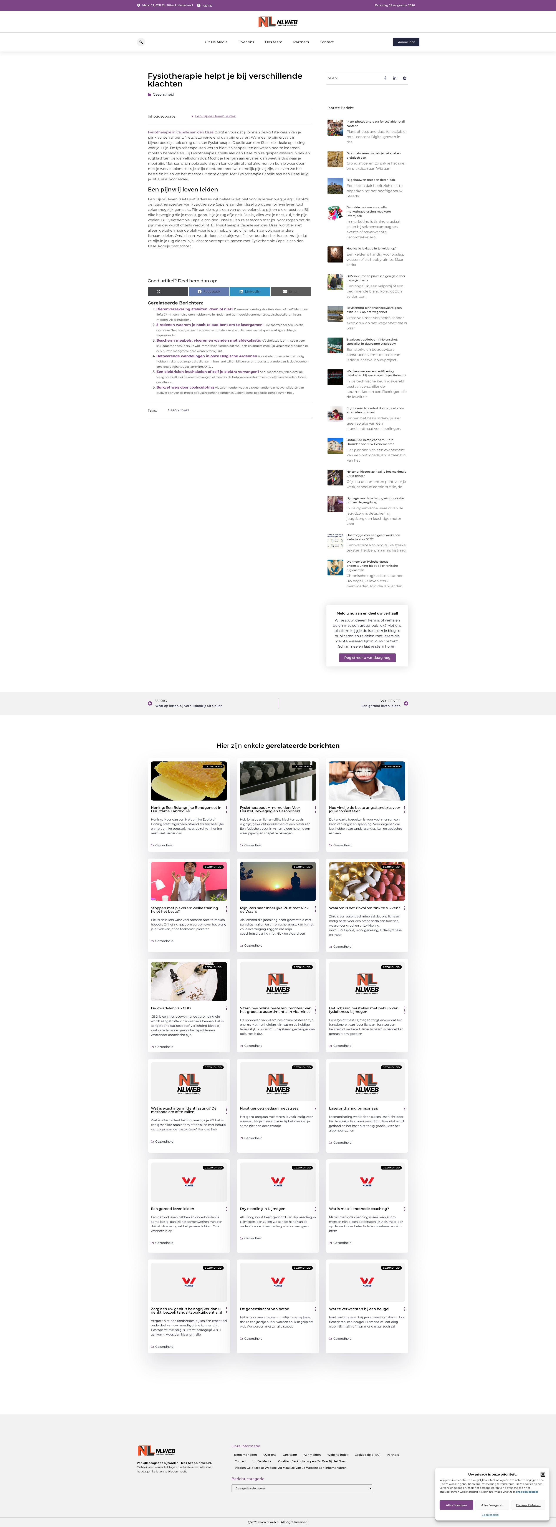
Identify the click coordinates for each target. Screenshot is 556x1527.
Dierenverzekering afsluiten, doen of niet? (194, 309)
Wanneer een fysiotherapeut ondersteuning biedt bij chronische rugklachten (372, 566)
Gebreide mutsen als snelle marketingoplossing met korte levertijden (369, 212)
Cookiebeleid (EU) (367, 1454)
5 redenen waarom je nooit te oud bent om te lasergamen (209, 325)
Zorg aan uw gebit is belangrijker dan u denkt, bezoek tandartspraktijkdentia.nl (186, 1310)
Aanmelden (312, 1454)
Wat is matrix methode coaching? (359, 1209)
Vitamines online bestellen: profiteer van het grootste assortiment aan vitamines (275, 1010)
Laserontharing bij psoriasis (353, 1108)
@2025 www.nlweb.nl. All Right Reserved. (278, 1522)
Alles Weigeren (492, 1505)
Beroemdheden (245, 1454)
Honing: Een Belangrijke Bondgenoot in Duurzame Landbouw (186, 809)
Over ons (246, 42)
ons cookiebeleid (527, 1491)
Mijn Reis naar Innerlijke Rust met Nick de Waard (274, 910)
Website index (337, 1454)
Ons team (273, 42)
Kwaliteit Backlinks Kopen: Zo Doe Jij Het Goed (312, 1461)
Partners (301, 42)
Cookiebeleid (490, 1514)
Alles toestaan (456, 1505)
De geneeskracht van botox (264, 1309)
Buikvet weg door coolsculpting (185, 387)
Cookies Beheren (528, 1505)
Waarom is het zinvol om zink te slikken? (364, 908)
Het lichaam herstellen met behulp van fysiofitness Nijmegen (363, 1010)
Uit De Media (216, 42)
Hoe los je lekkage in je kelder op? (372, 248)
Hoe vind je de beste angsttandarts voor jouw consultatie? (364, 809)
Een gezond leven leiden (172, 1209)
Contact (327, 42)
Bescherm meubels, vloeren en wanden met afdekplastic (208, 340)
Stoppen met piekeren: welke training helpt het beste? (184, 910)
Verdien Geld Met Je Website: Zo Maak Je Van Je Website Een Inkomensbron (291, 1467)
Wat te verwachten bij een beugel (359, 1309)
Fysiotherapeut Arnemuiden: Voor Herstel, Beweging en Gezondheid (270, 809)
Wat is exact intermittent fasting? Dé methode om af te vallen (184, 1110)
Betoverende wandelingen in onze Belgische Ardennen (206, 356)
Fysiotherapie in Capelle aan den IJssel (181, 132)
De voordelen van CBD (171, 1008)
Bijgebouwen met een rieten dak (371, 179)
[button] (543, 1474)
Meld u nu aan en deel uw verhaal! (367, 613)
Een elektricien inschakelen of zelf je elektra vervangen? (207, 372)
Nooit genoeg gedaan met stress (269, 1108)
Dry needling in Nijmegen (262, 1209)
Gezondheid (163, 94)
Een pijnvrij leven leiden (215, 116)
